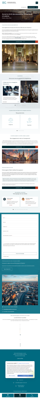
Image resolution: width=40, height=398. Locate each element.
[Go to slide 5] (23, 105)
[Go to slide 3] (19, 105)
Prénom (4, 222)
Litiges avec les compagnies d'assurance (10, 83)
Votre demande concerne (7, 235)
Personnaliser (12, 375)
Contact (20, 396)
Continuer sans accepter (10, 373)
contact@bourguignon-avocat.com (10, 309)
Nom (4, 217)
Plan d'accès (8, 396)
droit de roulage (18, 37)
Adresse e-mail (6, 231)
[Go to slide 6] (25, 105)
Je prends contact (32, 7)
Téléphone (5, 226)
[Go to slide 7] (25, 209)
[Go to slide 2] (17, 105)
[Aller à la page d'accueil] (9, 3)
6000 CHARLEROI (10, 306)
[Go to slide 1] (15, 105)
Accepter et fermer (25, 375)
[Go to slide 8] (27, 209)
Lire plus (10, 205)
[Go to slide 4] (21, 105)
